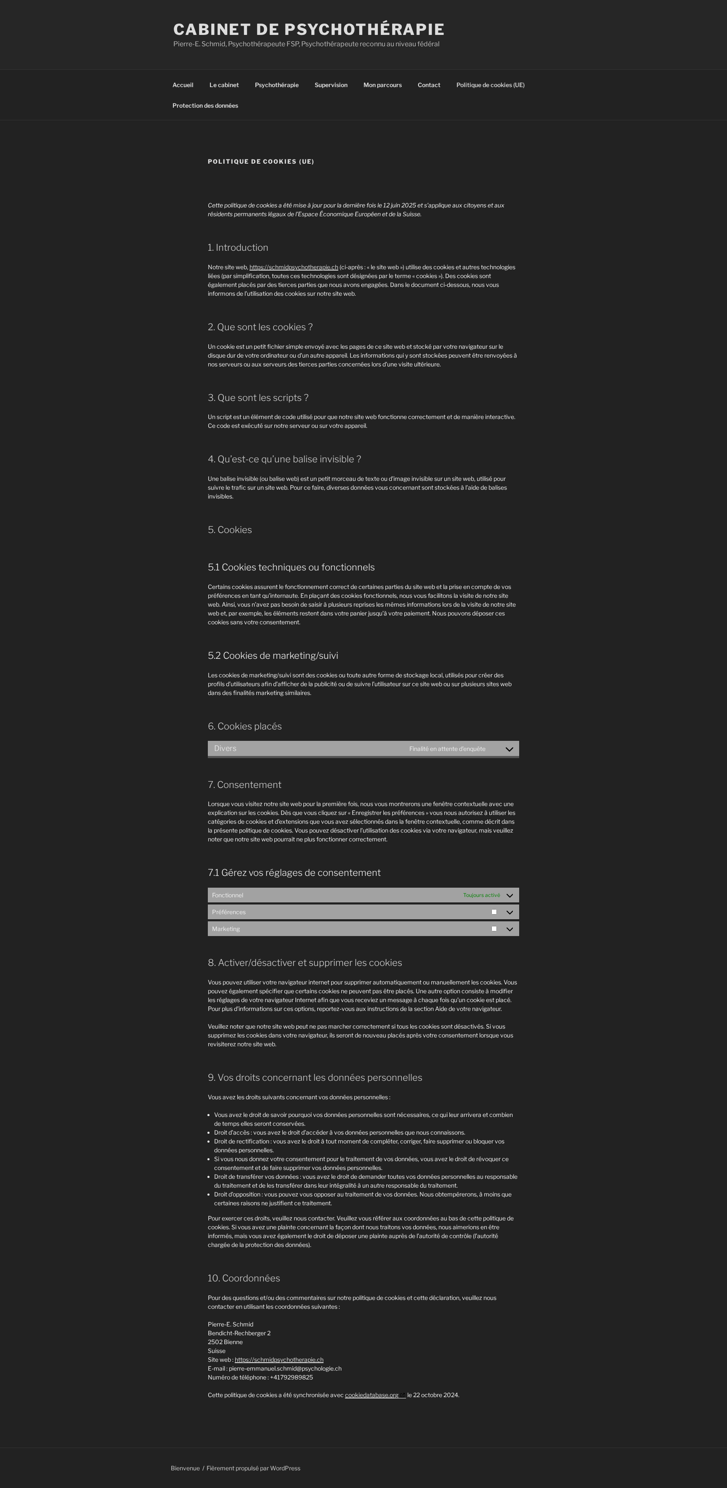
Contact (429, 84)
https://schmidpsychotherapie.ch (293, 267)
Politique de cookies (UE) (490, 84)
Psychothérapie (277, 84)
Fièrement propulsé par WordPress (253, 1468)
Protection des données (205, 105)
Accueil (183, 84)
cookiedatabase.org (371, 1394)
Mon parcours (383, 84)
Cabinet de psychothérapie (309, 29)
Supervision (331, 84)
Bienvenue (185, 1468)
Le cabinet (224, 84)
